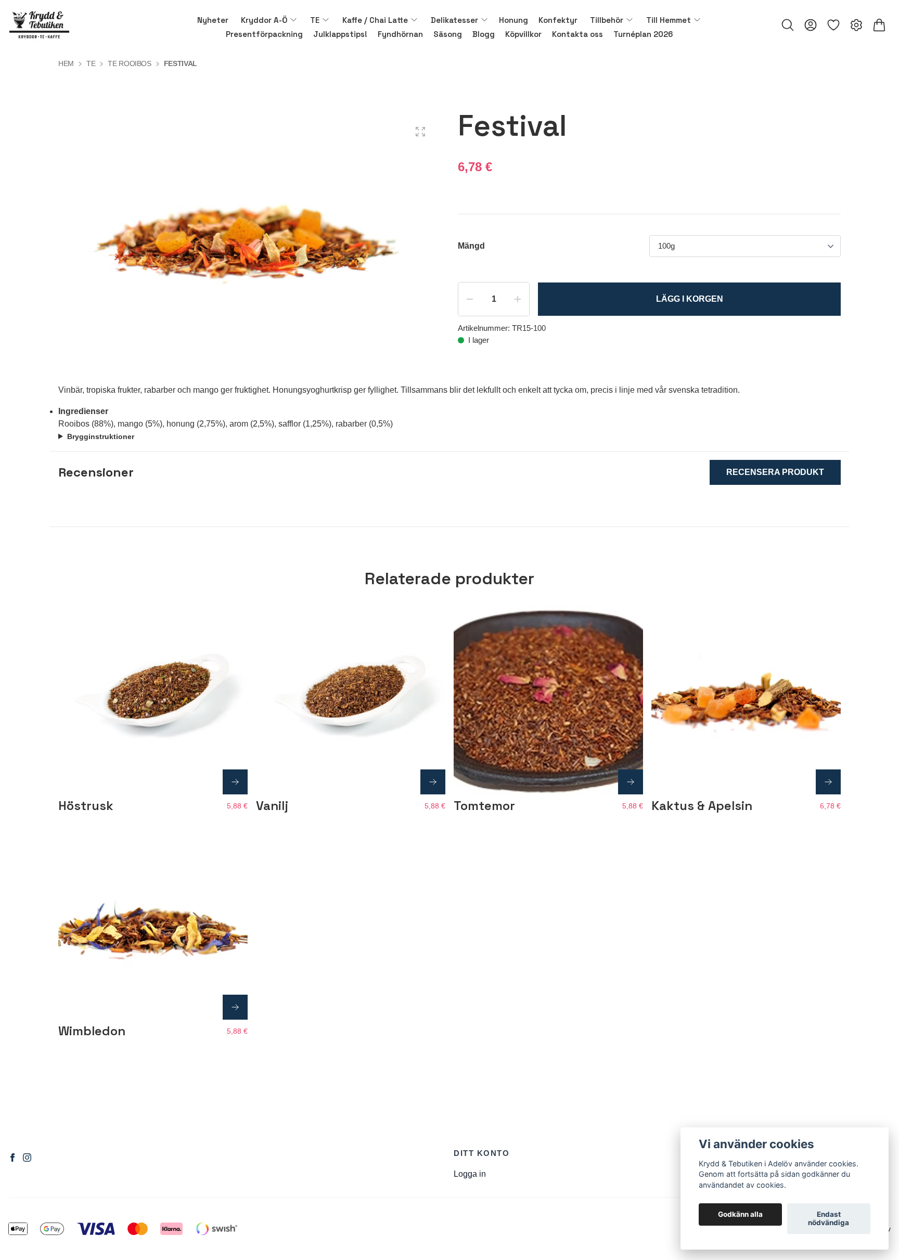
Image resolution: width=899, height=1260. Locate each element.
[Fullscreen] (420, 131)
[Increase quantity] (517, 299)
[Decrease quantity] (469, 299)
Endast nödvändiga (828, 1219)
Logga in (470, 1173)
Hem (66, 63)
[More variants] (235, 781)
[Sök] (787, 25)
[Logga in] (810, 25)
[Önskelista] (833, 25)
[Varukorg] (879, 25)
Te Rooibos (129, 63)
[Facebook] (12, 1157)
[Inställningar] (856, 25)
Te (90, 63)
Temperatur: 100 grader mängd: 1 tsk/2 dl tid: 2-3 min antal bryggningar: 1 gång (208, 437)
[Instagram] (27, 1157)
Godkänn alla (740, 1215)
